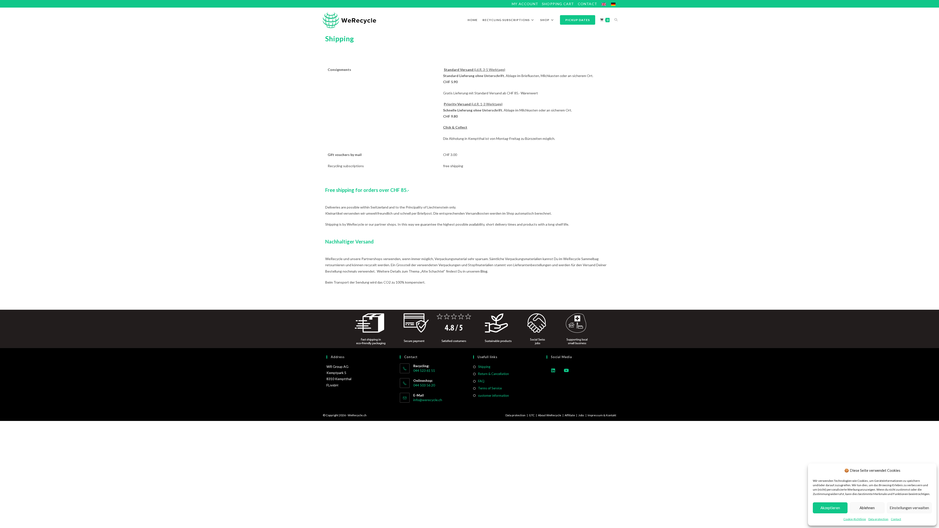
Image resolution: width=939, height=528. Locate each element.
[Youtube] (566, 370)
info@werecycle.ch (427, 400)
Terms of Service (490, 388)
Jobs (581, 415)
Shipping (484, 367)
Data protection (878, 519)
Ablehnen (867, 508)
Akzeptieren (830, 508)
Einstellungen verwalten (909, 508)
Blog (484, 271)
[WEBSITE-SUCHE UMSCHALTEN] (616, 20)
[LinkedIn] (553, 370)
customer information (493, 395)
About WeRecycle (549, 415)
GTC (532, 415)
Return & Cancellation (493, 374)
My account (525, 4)
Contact (896, 519)
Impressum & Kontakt (602, 415)
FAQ (481, 381)
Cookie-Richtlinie (854, 519)
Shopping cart (558, 4)
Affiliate (570, 415)
